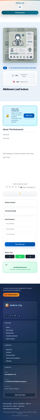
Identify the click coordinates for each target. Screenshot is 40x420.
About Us (9, 349)
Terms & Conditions (19, 403)
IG (15, 315)
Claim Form (21, 406)
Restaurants (10, 333)
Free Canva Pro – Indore (10, 406)
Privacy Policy (10, 355)
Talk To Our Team (20, 395)
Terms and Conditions (13, 358)
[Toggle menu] (20, 7)
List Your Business (11, 294)
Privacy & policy (7, 403)
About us (28, 403)
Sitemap (8, 361)
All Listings (9, 330)
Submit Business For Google (11, 408)
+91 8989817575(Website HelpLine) (15, 381)
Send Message (20, 244)
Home (8, 327)
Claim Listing (10, 338)
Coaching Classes (11, 336)
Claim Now (29, 115)
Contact (8, 352)
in (19, 315)
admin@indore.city (10, 374)
